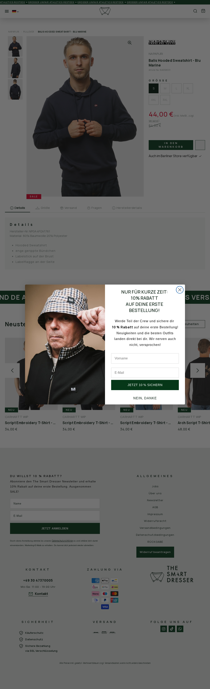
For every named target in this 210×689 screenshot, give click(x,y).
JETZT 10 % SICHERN (145, 385)
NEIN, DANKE (145, 398)
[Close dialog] (179, 289)
